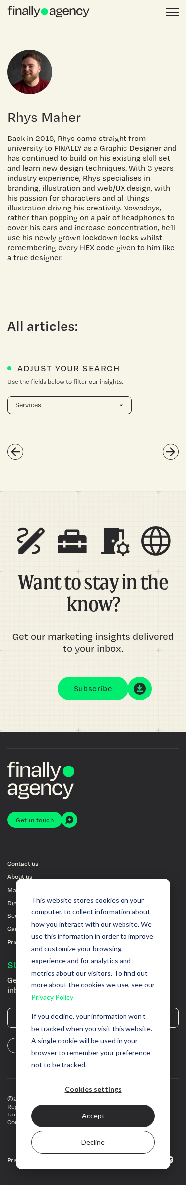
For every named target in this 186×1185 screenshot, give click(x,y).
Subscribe (93, 688)
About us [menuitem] (19, 876)
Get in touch (35, 820)
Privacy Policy (52, 997)
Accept (93, 1116)
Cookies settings (93, 1089)
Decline (93, 1142)
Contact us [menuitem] (22, 863)
